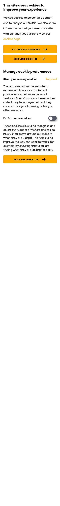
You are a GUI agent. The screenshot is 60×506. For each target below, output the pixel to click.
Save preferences (26, 159)
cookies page (11, 39)
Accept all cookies (26, 49)
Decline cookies (26, 59)
